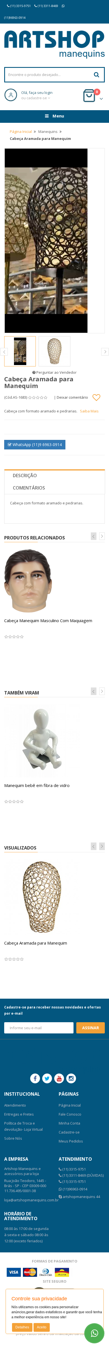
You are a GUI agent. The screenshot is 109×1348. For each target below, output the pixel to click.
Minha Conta (69, 1123)
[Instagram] (71, 1078)
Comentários (29, 488)
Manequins (48, 131)
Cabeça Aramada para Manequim (35, 943)
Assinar (90, 1027)
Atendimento (15, 1105)
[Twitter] (47, 1078)
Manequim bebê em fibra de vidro (37, 785)
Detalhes (22, 1327)
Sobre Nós (13, 1138)
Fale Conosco (70, 1114)
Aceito (41, 1327)
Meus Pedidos (71, 1141)
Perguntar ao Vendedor (56, 372)
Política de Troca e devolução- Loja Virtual (23, 1126)
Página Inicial (21, 131)
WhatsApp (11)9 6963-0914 (36, 444)
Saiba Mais (89, 411)
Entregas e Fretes (19, 1114)
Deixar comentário (72, 397)
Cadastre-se (69, 1132)
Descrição (25, 475)
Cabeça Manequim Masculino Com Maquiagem (48, 620)
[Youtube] (59, 1078)
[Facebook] (35, 1078)
